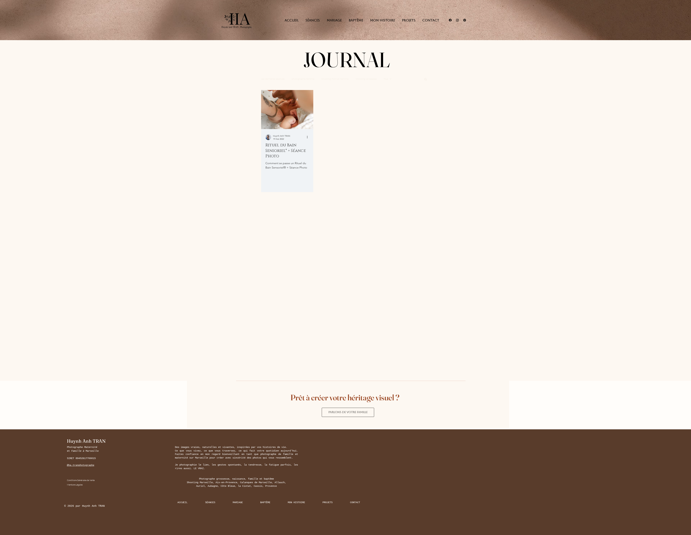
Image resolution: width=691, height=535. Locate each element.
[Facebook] (450, 20)
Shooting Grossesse (366, 79)
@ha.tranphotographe (80, 465)
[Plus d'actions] (308, 137)
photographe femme (303, 79)
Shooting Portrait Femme (335, 79)
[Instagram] (457, 20)
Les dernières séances (272, 79)
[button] (425, 79)
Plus (386, 79)
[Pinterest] (464, 20)
